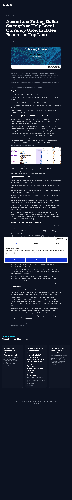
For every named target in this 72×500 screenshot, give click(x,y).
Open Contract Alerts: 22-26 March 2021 (58, 350)
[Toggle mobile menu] (67, 5)
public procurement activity (42, 311)
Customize (35, 259)
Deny (15, 259)
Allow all (56, 259)
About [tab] (57, 243)
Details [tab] (36, 243)
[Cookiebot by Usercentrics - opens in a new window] (57, 239)
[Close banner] (66, 239)
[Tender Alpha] (7, 5)
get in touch (28, 318)
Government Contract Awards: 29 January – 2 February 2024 (11, 351)
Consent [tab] (15, 243)
